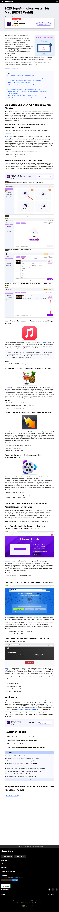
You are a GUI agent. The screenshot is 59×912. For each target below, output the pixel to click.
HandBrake (8, 387)
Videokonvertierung (12, 795)
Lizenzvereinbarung (28, 900)
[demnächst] (49, 889)
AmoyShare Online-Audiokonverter (26, 709)
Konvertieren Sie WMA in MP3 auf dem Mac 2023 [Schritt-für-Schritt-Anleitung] (25, 768)
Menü (57, 1)
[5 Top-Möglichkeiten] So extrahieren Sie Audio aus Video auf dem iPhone (24, 771)
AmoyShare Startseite (7, 1)
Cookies (43, 900)
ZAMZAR (7, 617)
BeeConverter (8, 136)
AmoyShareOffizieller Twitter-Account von (57, 889)
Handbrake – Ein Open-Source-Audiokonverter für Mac (22, 82)
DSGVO (38, 900)
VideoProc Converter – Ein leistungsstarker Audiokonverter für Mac (25, 87)
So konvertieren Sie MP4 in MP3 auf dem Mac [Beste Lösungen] (21, 773)
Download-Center (8, 856)
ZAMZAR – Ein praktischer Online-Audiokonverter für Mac (23, 95)
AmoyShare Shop (21, 856)
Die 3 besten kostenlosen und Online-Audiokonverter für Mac (25, 89)
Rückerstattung (49, 900)
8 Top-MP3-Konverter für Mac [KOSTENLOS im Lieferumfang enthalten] (23, 758)
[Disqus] (29, 821)
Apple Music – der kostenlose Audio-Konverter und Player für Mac (25, 80)
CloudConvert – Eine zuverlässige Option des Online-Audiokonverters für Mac (28, 97)
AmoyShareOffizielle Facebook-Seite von (53, 889)
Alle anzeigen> (29, 780)
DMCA (34, 900)
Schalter (7, 432)
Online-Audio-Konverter (38, 846)
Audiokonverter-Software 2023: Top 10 (15, 755)
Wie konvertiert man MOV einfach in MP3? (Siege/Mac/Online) (21, 776)
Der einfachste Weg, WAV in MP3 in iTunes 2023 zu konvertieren (21, 763)
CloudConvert (8, 668)
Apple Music (46, 342)
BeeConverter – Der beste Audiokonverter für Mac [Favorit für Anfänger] (26, 78)
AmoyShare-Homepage (18, 846)
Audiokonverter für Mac (11, 69)
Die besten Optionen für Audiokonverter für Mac (22, 75)
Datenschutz (20, 900)
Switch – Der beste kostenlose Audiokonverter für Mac (22, 84)
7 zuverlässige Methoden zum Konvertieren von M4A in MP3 (21, 766)
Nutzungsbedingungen (11, 900)
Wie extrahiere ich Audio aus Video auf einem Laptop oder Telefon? (22, 761)
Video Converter (27, 846)
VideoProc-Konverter (10, 477)
